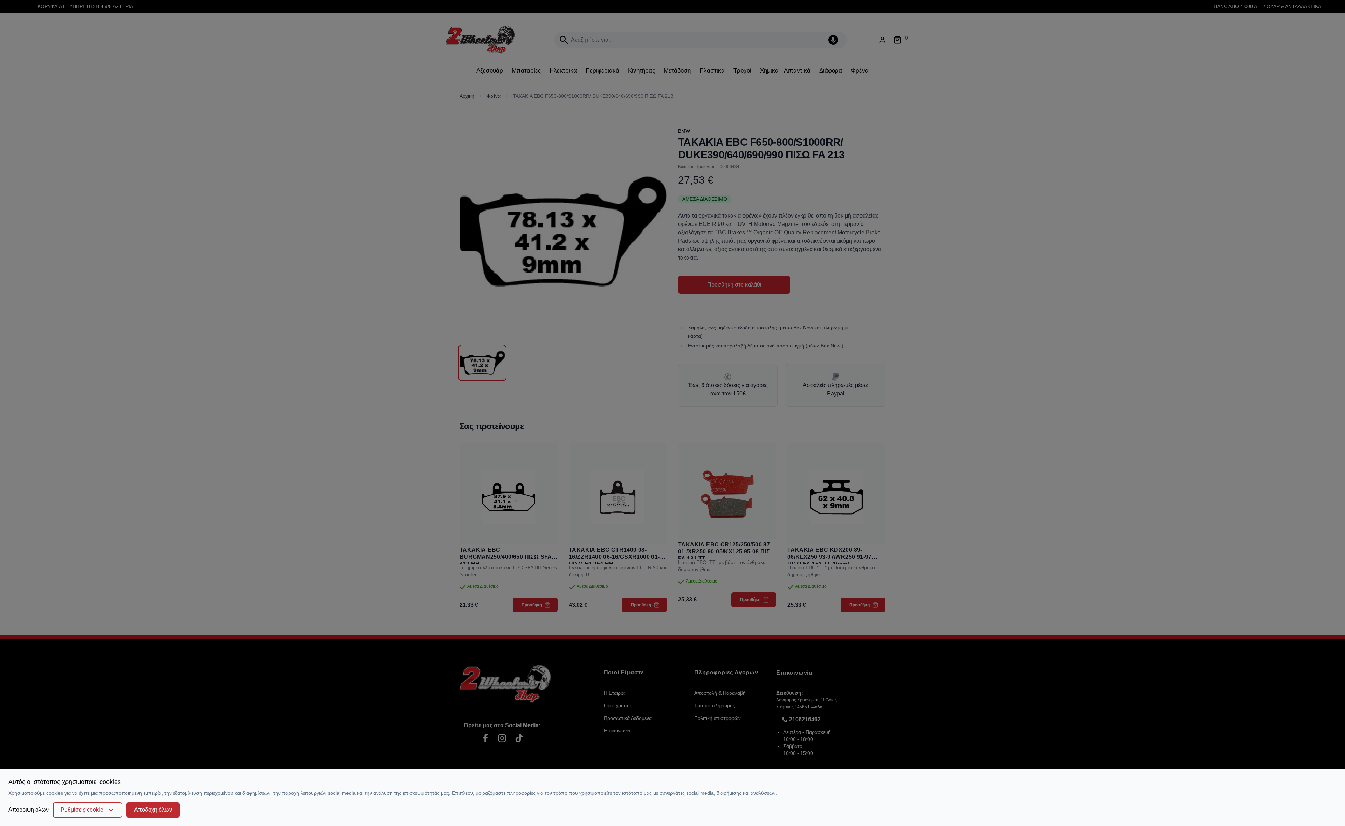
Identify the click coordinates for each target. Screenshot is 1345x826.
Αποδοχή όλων (153, 810)
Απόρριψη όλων (28, 810)
